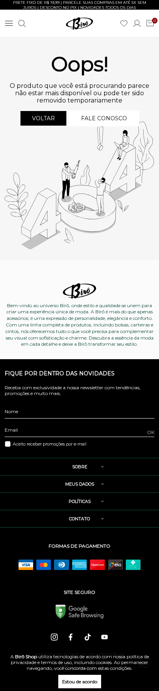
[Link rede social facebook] (71, 637)
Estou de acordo (79, 681)
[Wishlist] (124, 23)
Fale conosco (104, 118)
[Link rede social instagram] (55, 637)
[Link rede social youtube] (105, 637)
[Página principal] (79, 23)
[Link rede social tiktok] (88, 637)
